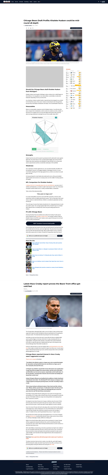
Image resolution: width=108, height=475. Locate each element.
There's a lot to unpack (31, 359)
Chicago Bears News (34, 275)
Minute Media (19, 471)
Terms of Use (67, 466)
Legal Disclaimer (29, 468)
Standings (26, 1)
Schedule (21, 1)
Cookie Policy (79, 466)
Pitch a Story (41, 466)
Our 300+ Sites (67, 464)
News (13, 1)
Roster (31, 1)
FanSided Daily (29, 466)
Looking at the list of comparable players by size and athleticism (40, 185)
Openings (40, 464)
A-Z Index (55, 468)
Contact (55, 464)
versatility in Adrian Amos (42, 216)
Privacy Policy (56, 466)
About (27, 464)
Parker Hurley (28, 25)
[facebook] (98, 1)
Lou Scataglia (28, 291)
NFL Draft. (52, 444)
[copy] (33, 28)
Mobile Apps (79, 464)
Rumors (16, 1)
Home (27, 275)
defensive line (33, 416)
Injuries (35, 1)
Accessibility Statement (43, 468)
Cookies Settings (67, 468)
